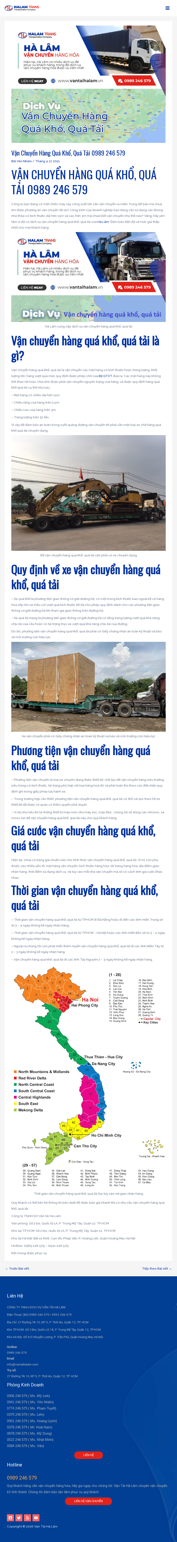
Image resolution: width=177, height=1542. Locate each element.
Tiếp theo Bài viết (157, 1268)
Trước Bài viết (17, 1268)
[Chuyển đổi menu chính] (168, 8)
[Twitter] (18, 1517)
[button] (88, 1455)
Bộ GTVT (105, 376)
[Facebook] (10, 1517)
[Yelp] (27, 1517)
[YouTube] (35, 1517)
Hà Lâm (103, 222)
